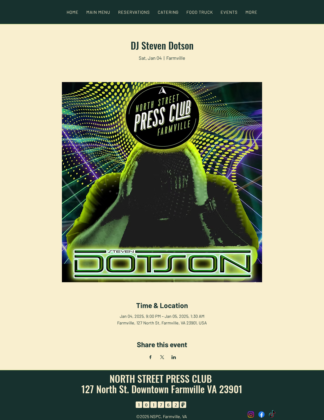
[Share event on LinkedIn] (173, 357)
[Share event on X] (162, 357)
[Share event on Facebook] (150, 357)
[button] (251, 12)
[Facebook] (261, 414)
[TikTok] (272, 414)
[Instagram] (251, 414)
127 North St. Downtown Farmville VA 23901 (161, 389)
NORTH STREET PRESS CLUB (162, 378)
